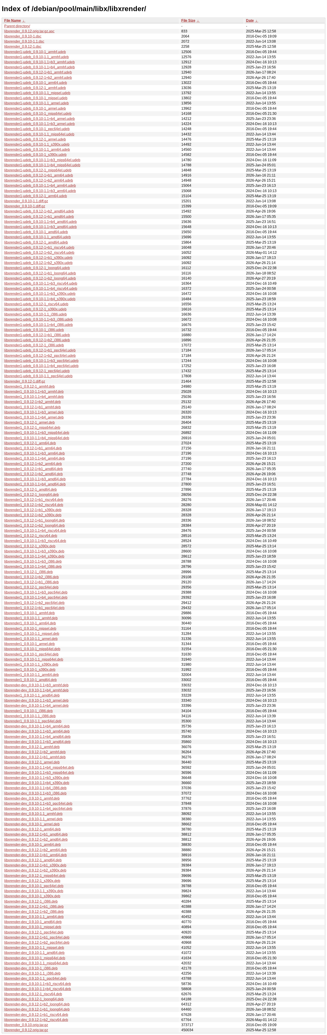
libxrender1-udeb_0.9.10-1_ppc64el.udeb (37, 129)
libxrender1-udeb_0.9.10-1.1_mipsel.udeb (37, 93)
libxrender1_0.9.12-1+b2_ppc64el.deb (34, 603)
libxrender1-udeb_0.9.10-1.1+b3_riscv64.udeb (40, 283)
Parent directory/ (17, 26)
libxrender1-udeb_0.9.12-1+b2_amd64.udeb (39, 211)
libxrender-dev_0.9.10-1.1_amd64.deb (34, 953)
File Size (188, 20)
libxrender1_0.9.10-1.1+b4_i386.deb (33, 566)
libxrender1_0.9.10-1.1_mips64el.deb (33, 659)
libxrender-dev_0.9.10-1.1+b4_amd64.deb (37, 737)
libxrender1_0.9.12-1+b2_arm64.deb (33, 464)
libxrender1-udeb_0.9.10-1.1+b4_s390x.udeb (39, 299)
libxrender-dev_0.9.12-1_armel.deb (32, 762)
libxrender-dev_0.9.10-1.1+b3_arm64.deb (37, 731)
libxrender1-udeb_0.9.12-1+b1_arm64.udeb (38, 175)
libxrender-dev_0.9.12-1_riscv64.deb (33, 994)
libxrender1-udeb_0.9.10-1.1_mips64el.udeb (39, 134)
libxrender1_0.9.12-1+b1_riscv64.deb (33, 500)
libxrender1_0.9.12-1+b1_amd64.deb (33, 469)
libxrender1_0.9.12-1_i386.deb (28, 572)
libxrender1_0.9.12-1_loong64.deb (31, 495)
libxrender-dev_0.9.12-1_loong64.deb (34, 999)
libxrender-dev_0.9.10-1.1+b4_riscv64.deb (37, 989)
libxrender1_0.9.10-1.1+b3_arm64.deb (34, 453)
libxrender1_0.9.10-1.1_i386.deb (30, 716)
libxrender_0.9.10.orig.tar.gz (26, 1025)
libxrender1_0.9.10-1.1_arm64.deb (31, 675)
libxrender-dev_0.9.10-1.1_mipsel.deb (34, 948)
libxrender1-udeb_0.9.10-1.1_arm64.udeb (37, 149)
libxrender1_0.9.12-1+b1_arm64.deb (33, 448)
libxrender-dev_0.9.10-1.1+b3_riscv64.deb (37, 984)
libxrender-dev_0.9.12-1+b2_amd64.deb (36, 839)
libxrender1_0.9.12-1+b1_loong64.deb (34, 520)
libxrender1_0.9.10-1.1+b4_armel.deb (34, 417)
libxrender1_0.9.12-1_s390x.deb (29, 546)
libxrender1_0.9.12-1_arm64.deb (30, 443)
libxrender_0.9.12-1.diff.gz (24, 381)
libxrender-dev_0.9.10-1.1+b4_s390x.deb (36, 783)
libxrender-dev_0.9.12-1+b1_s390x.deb (35, 865)
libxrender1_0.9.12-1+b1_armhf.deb (32, 407)
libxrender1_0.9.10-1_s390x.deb (29, 669)
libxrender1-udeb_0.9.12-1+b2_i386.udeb (37, 340)
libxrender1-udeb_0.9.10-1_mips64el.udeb (37, 113)
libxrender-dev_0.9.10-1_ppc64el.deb (33, 886)
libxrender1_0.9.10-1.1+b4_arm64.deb (34, 458)
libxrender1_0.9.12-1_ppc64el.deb (31, 587)
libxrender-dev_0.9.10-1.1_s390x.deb (33, 891)
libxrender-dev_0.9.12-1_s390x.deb (32, 881)
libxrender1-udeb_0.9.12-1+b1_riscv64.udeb (39, 247)
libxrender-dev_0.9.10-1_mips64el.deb (34, 958)
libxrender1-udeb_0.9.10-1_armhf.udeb (35, 52)
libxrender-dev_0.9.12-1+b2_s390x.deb (35, 870)
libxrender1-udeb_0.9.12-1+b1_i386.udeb (37, 335)
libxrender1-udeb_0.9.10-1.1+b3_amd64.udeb (40, 227)
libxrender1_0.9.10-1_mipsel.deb (30, 628)
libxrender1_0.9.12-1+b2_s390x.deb (32, 515)
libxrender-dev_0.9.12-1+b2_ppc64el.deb (36, 942)
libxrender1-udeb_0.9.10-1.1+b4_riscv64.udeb (40, 288)
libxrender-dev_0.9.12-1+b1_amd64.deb (36, 834)
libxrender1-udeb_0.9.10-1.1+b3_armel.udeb (39, 124)
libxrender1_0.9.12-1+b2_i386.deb (31, 577)
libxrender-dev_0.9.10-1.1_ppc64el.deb (35, 978)
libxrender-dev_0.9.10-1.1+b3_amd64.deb (37, 742)
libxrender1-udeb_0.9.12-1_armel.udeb (35, 139)
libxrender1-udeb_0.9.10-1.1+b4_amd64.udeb (40, 222)
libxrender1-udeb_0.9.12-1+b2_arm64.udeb (38, 180)
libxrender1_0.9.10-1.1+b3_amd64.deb (35, 479)
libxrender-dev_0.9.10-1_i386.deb (31, 968)
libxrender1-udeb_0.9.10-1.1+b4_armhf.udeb (39, 67)
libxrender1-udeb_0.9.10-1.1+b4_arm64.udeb (40, 185)
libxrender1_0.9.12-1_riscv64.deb (30, 536)
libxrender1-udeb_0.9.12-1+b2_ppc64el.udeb (40, 356)
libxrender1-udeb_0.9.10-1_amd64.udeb (36, 232)
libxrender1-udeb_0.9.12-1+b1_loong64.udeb (40, 273)
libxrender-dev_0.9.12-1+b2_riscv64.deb (36, 1020)
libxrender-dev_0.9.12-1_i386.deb (31, 901)
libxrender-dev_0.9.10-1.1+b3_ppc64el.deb (38, 803)
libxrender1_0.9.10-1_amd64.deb (30, 680)
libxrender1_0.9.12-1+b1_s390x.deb (32, 510)
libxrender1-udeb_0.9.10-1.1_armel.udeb (36, 103)
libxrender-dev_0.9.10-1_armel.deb (32, 824)
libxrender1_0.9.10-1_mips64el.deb (32, 649)
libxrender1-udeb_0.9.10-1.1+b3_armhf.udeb (39, 62)
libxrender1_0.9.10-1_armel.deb (29, 644)
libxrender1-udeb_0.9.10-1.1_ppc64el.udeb (38, 376)
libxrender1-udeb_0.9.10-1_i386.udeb (34, 330)
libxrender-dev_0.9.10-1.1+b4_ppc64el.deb (38, 809)
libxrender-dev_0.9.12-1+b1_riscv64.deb (36, 1015)
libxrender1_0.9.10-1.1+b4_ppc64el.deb (35, 597)
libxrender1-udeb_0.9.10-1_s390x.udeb (35, 155)
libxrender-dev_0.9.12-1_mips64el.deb (34, 876)
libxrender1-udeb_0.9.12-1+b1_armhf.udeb (38, 72)
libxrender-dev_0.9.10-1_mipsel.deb (32, 927)
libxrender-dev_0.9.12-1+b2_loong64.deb (37, 1004)
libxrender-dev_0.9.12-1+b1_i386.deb (34, 906)
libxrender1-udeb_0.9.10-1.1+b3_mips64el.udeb (42, 160)
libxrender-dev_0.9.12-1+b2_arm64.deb (35, 850)
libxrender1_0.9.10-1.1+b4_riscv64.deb (35, 530)
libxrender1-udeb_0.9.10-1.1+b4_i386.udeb (38, 325)
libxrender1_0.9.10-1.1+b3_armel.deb (34, 412)
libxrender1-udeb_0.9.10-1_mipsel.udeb (35, 98)
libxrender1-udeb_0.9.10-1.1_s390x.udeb (36, 144)
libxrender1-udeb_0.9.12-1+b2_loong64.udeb (40, 278)
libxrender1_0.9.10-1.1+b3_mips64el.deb (36, 433)
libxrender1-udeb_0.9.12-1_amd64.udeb (36, 242)
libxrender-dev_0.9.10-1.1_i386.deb (32, 973)
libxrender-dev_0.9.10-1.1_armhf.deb (33, 814)
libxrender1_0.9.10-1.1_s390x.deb (31, 664)
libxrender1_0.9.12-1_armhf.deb (29, 386)
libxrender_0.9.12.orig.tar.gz (26, 1030)
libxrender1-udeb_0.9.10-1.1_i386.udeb (35, 314)
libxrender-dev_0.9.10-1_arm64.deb (32, 844)
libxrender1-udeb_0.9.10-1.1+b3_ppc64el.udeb (41, 361)
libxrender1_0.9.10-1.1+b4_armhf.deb (34, 397)
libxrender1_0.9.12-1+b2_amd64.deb (33, 474)
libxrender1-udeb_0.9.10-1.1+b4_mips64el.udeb (42, 165)
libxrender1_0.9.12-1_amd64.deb (30, 489)
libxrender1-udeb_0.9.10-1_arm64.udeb (35, 83)
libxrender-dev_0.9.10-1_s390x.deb (32, 896)
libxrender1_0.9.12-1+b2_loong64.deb (34, 525)
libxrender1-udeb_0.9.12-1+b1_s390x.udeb (38, 258)
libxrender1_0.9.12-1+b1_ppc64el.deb (34, 608)
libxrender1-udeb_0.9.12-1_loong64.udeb (37, 268)
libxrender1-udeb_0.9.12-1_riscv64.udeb (36, 304)
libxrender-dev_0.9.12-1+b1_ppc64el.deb (36, 937)
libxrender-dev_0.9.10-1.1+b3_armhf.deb (36, 685)
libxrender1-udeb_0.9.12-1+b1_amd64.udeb (39, 217)
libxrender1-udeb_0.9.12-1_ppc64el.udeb (37, 371)
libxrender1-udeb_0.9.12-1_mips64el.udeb (37, 170)
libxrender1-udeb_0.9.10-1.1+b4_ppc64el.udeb (41, 366)
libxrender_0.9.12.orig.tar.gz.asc (29, 31)
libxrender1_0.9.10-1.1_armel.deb (31, 639)
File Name (12, 20)
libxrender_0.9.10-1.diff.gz (24, 206)
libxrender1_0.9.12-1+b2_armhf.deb (32, 402)
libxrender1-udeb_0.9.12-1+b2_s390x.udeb (38, 263)
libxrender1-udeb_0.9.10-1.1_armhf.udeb (36, 57)
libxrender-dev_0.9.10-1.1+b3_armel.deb (36, 700)
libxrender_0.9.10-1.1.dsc (24, 41)
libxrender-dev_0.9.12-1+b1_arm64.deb (35, 855)
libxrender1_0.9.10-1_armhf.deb (29, 613)
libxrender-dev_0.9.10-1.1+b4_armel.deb (36, 705)
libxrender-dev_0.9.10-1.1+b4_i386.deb (35, 788)
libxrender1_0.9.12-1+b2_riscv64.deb (33, 505)
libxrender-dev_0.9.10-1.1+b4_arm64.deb (37, 726)
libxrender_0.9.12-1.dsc (22, 46)
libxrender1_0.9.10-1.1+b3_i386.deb (33, 561)
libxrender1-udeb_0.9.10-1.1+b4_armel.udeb (39, 119)
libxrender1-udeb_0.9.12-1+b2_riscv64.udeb (39, 252)
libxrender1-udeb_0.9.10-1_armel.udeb (35, 108)
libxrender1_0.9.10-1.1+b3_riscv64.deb (35, 541)
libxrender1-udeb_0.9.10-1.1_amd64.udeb (37, 237)
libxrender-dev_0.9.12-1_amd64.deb (33, 860)
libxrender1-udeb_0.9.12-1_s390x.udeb (35, 309)
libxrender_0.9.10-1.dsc (22, 36)
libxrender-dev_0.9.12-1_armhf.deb (32, 747)
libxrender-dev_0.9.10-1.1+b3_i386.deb (35, 793)
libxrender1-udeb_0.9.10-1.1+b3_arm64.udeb (40, 191)
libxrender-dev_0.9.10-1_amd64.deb (33, 922)
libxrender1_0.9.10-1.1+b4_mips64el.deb (36, 438)
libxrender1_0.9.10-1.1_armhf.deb (31, 618)
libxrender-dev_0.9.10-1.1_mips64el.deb (36, 963)
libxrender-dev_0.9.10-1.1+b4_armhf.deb (36, 690)
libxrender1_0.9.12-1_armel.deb (29, 422)
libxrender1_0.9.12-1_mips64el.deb (32, 427)
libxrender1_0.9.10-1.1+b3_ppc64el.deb (35, 592)
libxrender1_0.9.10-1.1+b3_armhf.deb (34, 391)
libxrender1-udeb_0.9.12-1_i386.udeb (34, 345)
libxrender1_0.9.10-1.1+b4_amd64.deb (35, 484)
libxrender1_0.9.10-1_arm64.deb (30, 623)
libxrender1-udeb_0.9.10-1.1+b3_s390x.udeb (39, 294)
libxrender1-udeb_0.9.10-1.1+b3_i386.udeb (38, 319)
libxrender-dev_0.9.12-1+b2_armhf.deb (35, 752)
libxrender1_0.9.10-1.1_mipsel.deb (31, 634)
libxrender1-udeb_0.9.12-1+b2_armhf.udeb (38, 77)
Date (250, 20)
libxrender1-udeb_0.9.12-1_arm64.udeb (35, 196)
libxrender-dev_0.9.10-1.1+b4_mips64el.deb (39, 767)
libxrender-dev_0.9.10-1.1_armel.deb (33, 819)
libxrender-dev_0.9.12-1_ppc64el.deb (33, 932)
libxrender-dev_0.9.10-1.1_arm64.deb (34, 917)
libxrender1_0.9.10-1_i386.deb (28, 711)
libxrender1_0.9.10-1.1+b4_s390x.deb (34, 556)
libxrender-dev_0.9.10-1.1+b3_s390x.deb (36, 778)
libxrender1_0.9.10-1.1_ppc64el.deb (32, 721)
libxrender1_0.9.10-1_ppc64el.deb (31, 654)
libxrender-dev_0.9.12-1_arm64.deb (32, 829)
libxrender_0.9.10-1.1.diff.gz (26, 201)
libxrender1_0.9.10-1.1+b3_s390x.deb (34, 551)
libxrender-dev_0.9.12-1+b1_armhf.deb (35, 757)
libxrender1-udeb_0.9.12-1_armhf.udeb (35, 88)
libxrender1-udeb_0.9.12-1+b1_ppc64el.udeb (40, 350)
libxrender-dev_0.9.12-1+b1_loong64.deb (37, 1009)
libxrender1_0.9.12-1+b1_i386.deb (31, 582)
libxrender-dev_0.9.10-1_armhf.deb (32, 798)
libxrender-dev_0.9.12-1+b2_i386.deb (34, 912)
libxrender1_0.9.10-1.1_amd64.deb (32, 695)
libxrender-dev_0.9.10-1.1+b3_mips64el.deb (39, 773)
